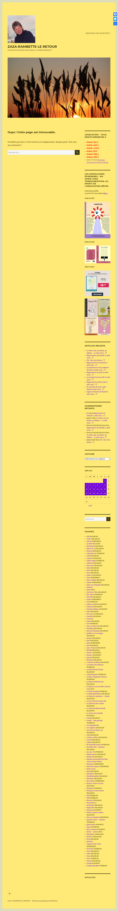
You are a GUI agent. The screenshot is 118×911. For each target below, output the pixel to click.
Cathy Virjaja (91, 561)
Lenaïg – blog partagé (95, 720)
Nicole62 (90, 800)
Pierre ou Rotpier (93, 817)
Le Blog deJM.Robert (94, 694)
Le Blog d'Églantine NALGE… (97, 677)
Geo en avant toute (93, 626)
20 (98, 493)
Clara (88, 578)
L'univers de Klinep (94, 662)
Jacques (89, 638)
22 (105, 493)
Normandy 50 (92, 803)
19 (94, 493)
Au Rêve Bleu (91, 544)
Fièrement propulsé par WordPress (45, 901)
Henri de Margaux (93, 631)
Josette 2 (90, 655)
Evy (88, 602)
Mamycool (90, 757)
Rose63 (89, 837)
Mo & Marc (91, 781)
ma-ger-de (91, 752)
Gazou (89, 621)
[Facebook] (115, 14)
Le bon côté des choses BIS (96, 701)
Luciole (89, 740)
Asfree (89, 541)
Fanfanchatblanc (93, 609)
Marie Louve (91, 769)
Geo (88, 624)
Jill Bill (89, 650)
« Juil (90, 506)
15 (105, 489)
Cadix (89, 556)
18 (90, 493)
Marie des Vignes (93, 766)
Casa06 (89, 558)
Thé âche (90, 849)
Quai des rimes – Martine (96, 820)
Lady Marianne (92, 674)
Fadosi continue (92, 604)
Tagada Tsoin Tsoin (94, 844)
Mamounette (91, 754)
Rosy (88, 839)
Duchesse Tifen (92, 592)
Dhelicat (90, 587)
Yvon (88, 858)
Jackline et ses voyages (95, 633)
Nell (88, 796)
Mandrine (90, 764)
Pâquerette (90, 808)
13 (97, 489)
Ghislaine (90, 628)
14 (101, 489)
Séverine (90, 842)
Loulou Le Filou (92, 737)
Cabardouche (91, 553)
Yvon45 (89, 861)
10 (86, 489)
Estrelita (90, 597)
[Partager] (115, 23)
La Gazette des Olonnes (95, 665)
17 (86, 493)
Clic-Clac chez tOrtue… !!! (96, 360)
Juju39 (89, 658)
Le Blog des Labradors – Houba (98, 696)
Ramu (89, 827)
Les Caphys (91, 728)
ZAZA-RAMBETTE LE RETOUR (32, 47)
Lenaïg (89, 718)
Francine (90, 619)
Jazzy (88, 643)
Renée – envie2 (92, 832)
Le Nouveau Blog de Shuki (96, 708)
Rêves (105, 193)
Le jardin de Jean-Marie (95, 704)
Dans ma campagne (94, 585)
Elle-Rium (90, 595)
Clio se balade (91, 580)
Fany (88, 612)
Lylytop (89, 742)
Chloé (89, 568)
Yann (88, 856)
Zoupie (89, 863)
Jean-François (92, 648)
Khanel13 (90, 660)
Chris (88, 570)
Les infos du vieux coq (95, 730)
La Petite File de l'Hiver (95, 670)
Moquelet (90, 788)
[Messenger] (115, 19)
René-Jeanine (92, 829)
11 (90, 489)
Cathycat (90, 563)
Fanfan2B (90, 607)
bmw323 (90, 551)
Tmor (89, 851)
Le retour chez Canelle (95, 713)
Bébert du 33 (91, 549)
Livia (88, 735)
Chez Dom (90, 566)
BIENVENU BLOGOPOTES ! (98, 33)
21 (101, 493)
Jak (88, 641)
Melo (88, 771)
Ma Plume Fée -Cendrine (96, 747)
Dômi (89, 590)
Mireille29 (90, 774)
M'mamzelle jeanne (94, 745)
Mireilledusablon (93, 776)
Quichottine (91, 825)
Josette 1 (90, 653)
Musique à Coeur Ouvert (95, 791)
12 (94, 489)
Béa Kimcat (91, 546)
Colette (89, 582)
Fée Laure (90, 614)
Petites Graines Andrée (95, 812)
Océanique (90, 805)
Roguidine (90, 834)
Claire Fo (90, 575)
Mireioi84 (90, 779)
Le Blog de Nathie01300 (95, 682)
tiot (88, 413)
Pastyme (90, 810)
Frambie (90, 616)
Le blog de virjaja (93, 691)
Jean (88, 645)
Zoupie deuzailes (93, 866)
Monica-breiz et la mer (95, 783)
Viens (89, 854)
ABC (88, 536)
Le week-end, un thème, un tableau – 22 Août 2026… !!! (98, 420)
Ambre (89, 539)
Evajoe (89, 599)
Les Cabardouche (93, 725)
